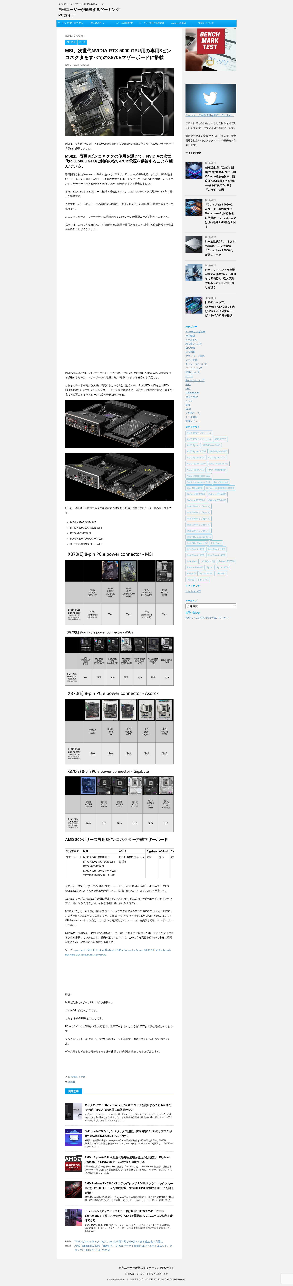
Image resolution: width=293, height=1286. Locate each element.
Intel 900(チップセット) (198, 531)
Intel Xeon (192, 561)
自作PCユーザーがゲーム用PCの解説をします (146, 1274)
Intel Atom (216, 543)
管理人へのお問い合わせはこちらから (207, 617)
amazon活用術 (178, 23)
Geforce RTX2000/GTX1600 (220, 488)
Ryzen (210, 567)
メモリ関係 (191, 360)
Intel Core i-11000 (216, 549)
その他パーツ (192, 413)
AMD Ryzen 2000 (211, 445)
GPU (188, 384)
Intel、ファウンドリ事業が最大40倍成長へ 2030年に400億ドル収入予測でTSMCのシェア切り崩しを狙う (220, 278)
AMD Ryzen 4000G (196, 451)
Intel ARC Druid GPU (197, 543)
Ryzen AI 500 (206, 573)
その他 (82, 1077)
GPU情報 (72, 1077)
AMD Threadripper (217, 470)
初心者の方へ (97, 23)
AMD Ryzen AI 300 (218, 463)
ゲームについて (193, 368)
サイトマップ (193, 591)
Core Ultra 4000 (194, 488)
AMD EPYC (220, 439)
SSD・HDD (191, 396)
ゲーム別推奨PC (124, 23)
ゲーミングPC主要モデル (70, 23)
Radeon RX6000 (195, 567)
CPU (187, 388)
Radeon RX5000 (227, 561)
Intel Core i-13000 (195, 555)
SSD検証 (190, 335)
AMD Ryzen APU (195, 470)
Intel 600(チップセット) (198, 518)
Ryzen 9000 (222, 567)
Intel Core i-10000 (195, 549)
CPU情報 (190, 347)
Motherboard (192, 392)
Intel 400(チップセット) (198, 506)
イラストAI (191, 339)
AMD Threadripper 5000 (198, 476)
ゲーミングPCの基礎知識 (151, 23)
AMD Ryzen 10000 (196, 463)
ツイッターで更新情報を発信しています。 (209, 115)
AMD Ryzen (193, 445)
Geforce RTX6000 (217, 500)
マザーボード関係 (194, 356)
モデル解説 (191, 417)
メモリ (189, 400)
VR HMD (221, 573)
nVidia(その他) (208, 561)
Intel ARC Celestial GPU (199, 537)
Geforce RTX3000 (196, 494)
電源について (192, 372)
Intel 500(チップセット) (198, 512)
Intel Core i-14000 (216, 555)
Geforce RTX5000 (196, 500)
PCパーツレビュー (195, 331)
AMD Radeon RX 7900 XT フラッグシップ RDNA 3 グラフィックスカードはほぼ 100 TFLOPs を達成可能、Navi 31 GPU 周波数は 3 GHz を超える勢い (129, 1188)
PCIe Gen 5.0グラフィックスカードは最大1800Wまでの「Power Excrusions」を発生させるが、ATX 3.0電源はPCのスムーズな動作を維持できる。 (129, 1216)
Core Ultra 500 (221, 482)
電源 (187, 404)
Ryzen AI (191, 573)
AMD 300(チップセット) (199, 433)
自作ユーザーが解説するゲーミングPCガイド (146, 1267)
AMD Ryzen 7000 (216, 457)
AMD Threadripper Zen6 (198, 482)
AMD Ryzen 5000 (218, 451)
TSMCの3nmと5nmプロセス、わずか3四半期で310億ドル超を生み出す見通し (118, 1241)
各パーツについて (194, 380)
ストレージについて (196, 364)
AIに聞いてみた (193, 343)
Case (188, 408)
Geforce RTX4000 (217, 494)
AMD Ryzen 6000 (195, 457)
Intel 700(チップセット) (198, 524)
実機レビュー (192, 421)
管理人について (206, 23)
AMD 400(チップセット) (199, 439)
